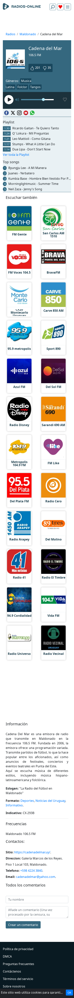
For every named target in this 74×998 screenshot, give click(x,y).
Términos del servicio (18, 979)
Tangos (35, 87)
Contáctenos (12, 971)
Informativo (14, 805)
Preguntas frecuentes (18, 964)
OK (69, 992)
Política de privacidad (18, 949)
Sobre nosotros (14, 986)
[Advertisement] (37, 22)
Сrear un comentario (23, 925)
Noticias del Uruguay (50, 801)
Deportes (27, 801)
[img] (67, 7)
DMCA (7, 956)
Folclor (22, 87)
